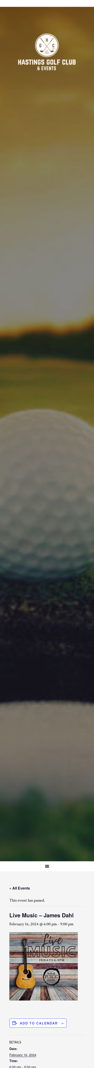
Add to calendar (39, 1023)
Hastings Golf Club (47, 52)
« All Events (19, 888)
